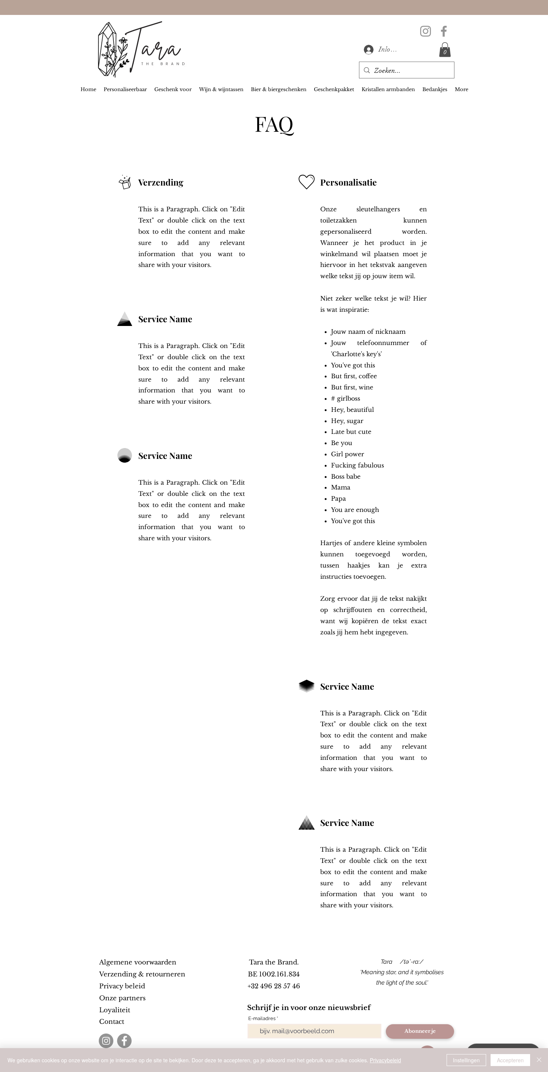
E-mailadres (261, 1018)
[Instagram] (425, 31)
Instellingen (466, 1060)
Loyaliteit (114, 1010)
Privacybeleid (385, 1060)
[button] (445, 49)
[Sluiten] (539, 1060)
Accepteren (510, 1060)
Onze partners (122, 998)
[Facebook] (444, 31)
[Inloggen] (368, 49)
